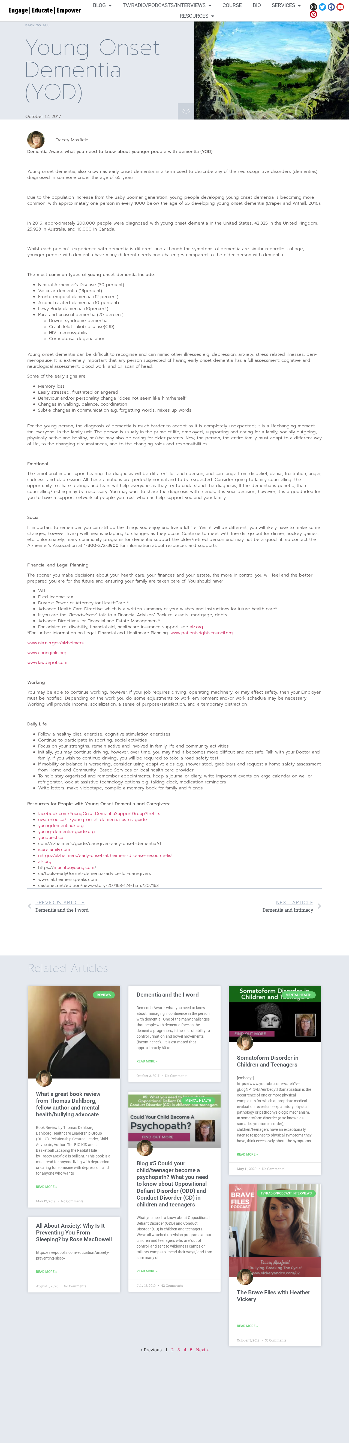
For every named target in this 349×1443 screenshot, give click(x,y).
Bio (257, 5)
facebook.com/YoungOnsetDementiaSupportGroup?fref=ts (99, 813)
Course (232, 5)
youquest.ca (50, 837)
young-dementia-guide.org (66, 831)
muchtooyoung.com (74, 867)
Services (283, 5)
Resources (194, 16)
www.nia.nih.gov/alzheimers (55, 643)
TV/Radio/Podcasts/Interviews (164, 5)
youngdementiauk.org (61, 825)
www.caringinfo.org (47, 652)
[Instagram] (313, 7)
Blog (99, 5)
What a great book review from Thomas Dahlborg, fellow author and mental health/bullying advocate (68, 1104)
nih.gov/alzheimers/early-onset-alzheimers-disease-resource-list (105, 855)
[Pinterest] (313, 14)
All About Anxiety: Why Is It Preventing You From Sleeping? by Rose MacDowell (74, 1233)
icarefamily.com (54, 849)
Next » (202, 1349)
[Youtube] (340, 7)
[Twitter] (322, 7)
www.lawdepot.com (47, 662)
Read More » (46, 1187)
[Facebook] (331, 7)
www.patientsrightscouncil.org (201, 633)
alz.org (196, 627)
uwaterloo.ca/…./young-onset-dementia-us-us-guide (92, 819)
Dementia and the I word (168, 994)
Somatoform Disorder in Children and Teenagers (268, 1061)
